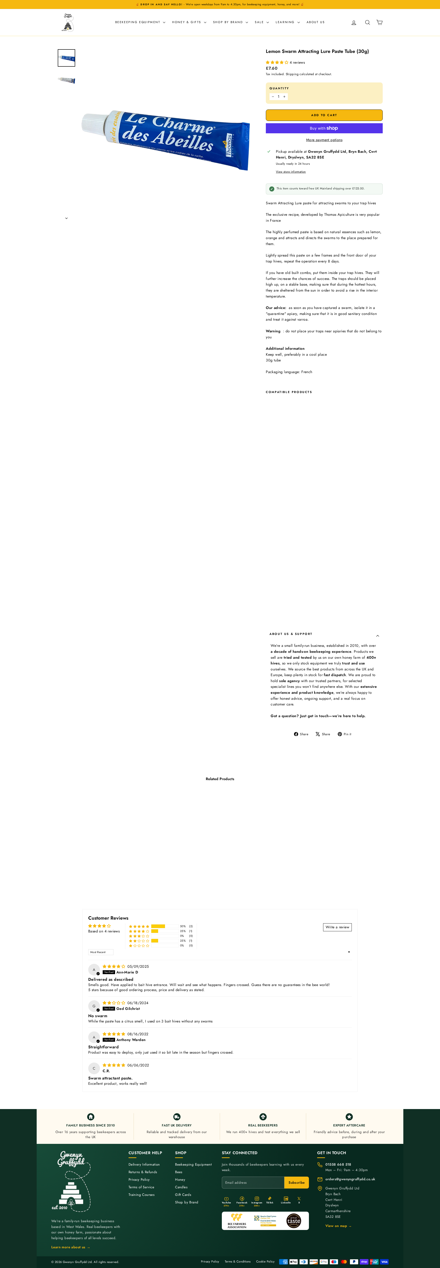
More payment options (324, 139)
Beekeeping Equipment (138, 22)
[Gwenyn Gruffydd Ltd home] (72, 1181)
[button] (277, 62)
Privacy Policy (139, 1179)
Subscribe (297, 1182)
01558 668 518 (338, 1164)
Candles (181, 1187)
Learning (286, 22)
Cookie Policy (265, 1261)
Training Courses (141, 1194)
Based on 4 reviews (104, 931)
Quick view (96, 865)
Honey (180, 1179)
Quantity (279, 88)
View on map (338, 1225)
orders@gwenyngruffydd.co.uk (350, 1179)
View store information (291, 171)
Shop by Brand (229, 22)
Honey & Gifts (187, 22)
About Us (316, 22)
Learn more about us (70, 1247)
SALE (260, 22)
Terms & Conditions (238, 1261)
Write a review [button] (337, 927)
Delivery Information (144, 1164)
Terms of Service (141, 1187)
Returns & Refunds (143, 1172)
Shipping (292, 74)
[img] (114, 966)
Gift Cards (183, 1194)
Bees (178, 1172)
